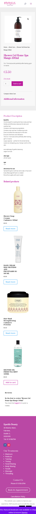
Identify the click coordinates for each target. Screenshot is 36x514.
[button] (28, 19)
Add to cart (17, 84)
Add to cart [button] (11, 382)
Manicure (8, 454)
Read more (10, 228)
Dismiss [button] (25, 512)
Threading (9, 473)
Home (5, 47)
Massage (8, 471)
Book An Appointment (18, 490)
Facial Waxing (10, 464)
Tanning (8, 459)
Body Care (12, 47)
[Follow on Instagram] (8, 444)
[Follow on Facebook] (5, 444)
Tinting (8, 461)
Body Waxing (10, 466)
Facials (7, 469)
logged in (17, 403)
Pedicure (8, 456)
